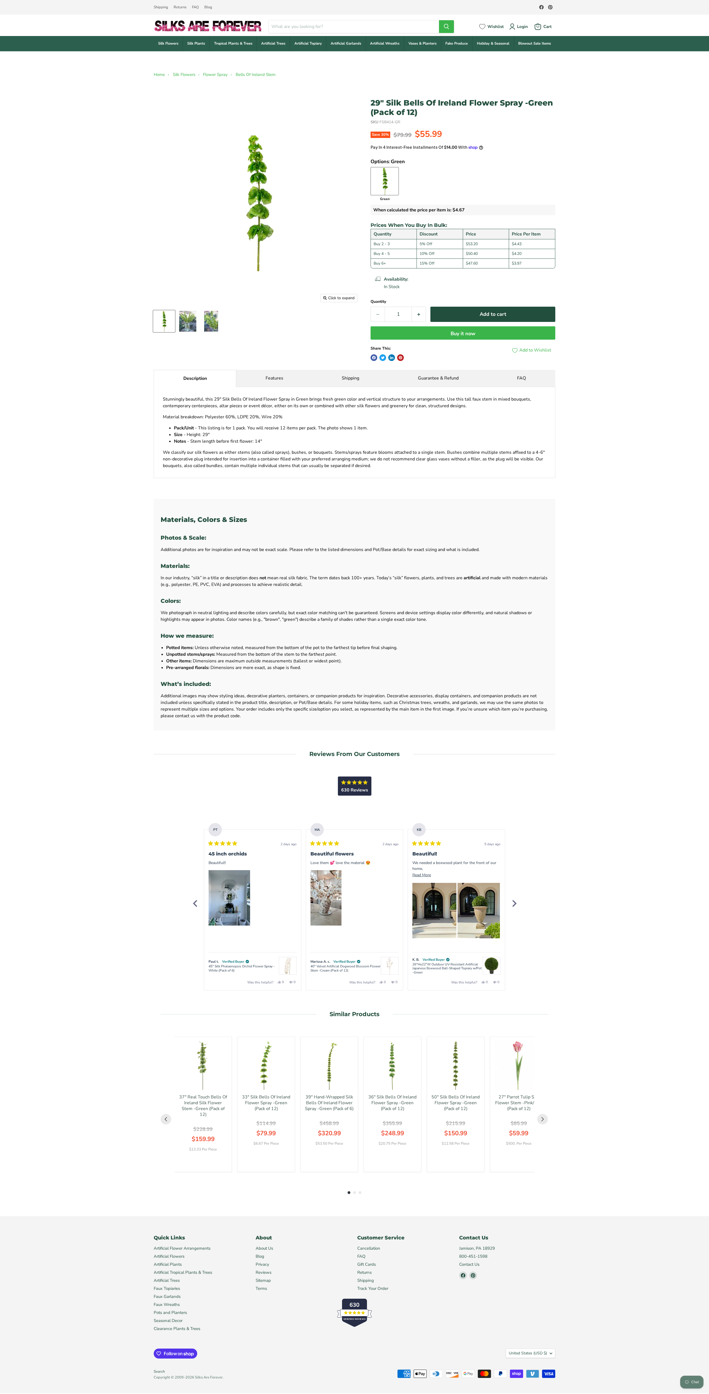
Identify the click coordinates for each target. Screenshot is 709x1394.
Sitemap (263, 1280)
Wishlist (495, 26)
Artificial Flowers (169, 1256)
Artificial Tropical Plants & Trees (183, 1272)
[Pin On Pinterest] (400, 357)
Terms (261, 1288)
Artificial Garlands (346, 43)
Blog (208, 7)
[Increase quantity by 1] (419, 314)
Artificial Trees (273, 43)
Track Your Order (372, 1288)
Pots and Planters (170, 1312)
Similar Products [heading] (354, 1014)
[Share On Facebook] (374, 357)
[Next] (514, 903)
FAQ (195, 7)
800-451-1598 (473, 1256)
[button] (229, 898)
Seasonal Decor (168, 1320)
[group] (203, 1104)
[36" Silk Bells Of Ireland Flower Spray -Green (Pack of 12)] (392, 1065)
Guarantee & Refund (438, 378)
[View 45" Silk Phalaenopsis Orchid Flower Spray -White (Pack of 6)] (288, 966)
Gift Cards (366, 1264)
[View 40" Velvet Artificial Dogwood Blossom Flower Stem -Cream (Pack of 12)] (390, 966)
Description (195, 378)
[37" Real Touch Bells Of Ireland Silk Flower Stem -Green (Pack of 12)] (203, 1065)
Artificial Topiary (308, 43)
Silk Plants (196, 43)
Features (274, 378)
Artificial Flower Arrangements (182, 1248)
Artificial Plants (168, 1264)
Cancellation (368, 1248)
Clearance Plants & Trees (177, 1328)
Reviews (263, 1272)
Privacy (262, 1264)
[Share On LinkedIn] (391, 357)
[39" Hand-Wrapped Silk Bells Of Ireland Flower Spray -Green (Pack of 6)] (329, 1065)
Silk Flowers (168, 43)
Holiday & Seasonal (493, 43)
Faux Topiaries (167, 1288)
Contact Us (469, 1264)
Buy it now (463, 333)
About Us (264, 1248)
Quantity (378, 301)
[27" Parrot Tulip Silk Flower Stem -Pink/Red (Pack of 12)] (518, 1065)
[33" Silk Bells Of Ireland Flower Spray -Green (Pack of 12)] (266, 1065)
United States (528, 1353)
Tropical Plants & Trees (233, 43)
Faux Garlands (167, 1296)
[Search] (446, 26)
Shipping (161, 7)
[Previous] (195, 903)
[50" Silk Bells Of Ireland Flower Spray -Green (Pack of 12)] (455, 1065)
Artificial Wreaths (384, 43)
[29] (164, 321)
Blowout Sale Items (534, 43)
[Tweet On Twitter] (382, 357)
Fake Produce (456, 43)
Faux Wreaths (167, 1304)
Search (159, 1371)
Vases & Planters (422, 43)
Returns (180, 7)
